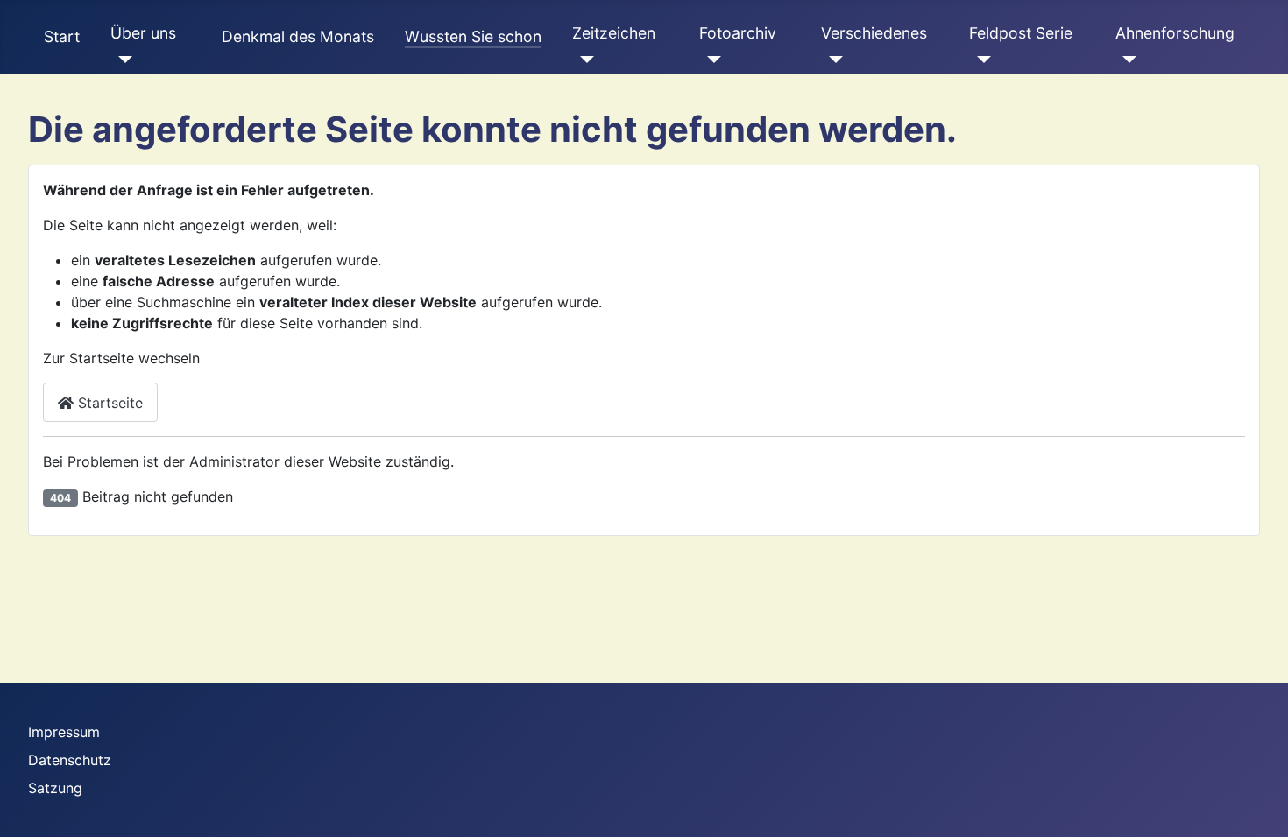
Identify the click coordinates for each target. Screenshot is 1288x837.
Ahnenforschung (1175, 33)
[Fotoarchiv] (710, 59)
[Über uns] (121, 59)
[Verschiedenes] (832, 59)
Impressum (64, 732)
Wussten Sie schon (473, 36)
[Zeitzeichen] (583, 59)
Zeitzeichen (613, 33)
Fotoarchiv (737, 33)
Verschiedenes (874, 33)
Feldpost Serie (1020, 33)
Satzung (55, 788)
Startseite (108, 402)
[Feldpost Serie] (980, 59)
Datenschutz (69, 760)
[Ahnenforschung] (1126, 59)
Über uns (143, 33)
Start (62, 36)
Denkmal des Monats (298, 36)
